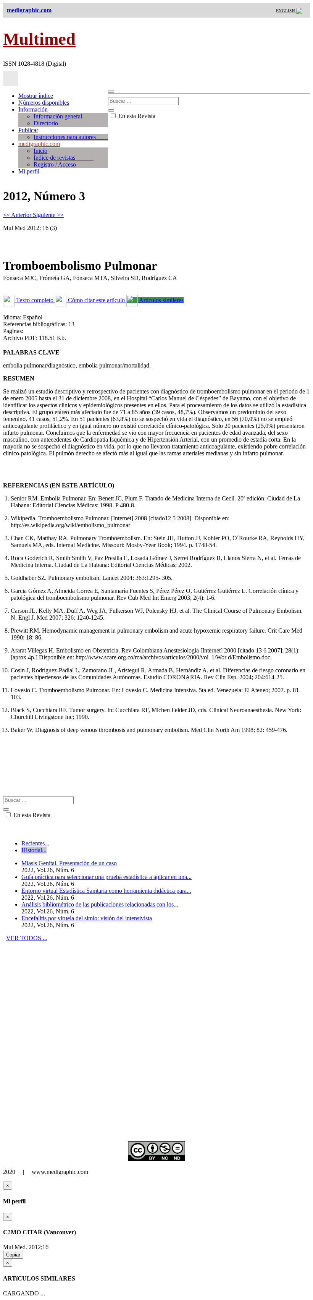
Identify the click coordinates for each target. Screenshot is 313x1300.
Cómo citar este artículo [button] (96, 300)
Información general (64, 116)
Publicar (28, 130)
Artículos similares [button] (161, 300)
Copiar (13, 1255)
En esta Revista (136, 116)
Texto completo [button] (35, 300)
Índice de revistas (64, 157)
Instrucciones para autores (71, 137)
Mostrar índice (35, 95)
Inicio (40, 150)
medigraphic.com (39, 144)
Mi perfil (28, 171)
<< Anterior (18, 215)
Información (33, 109)
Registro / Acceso (55, 164)
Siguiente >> (48, 215)
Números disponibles (43, 102)
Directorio (46, 123)
